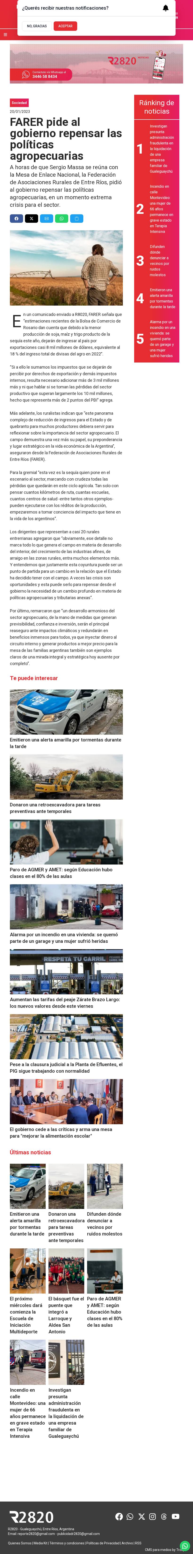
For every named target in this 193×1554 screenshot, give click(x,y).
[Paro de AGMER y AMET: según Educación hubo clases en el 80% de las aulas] (66, 842)
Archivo (127, 1543)
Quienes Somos (20, 1543)
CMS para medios (158, 1550)
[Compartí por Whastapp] (61, 218)
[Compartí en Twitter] (31, 218)
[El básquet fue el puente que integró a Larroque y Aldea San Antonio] (66, 1271)
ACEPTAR (65, 26)
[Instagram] (153, 1516)
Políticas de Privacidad (103, 1543)
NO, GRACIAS (37, 26)
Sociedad (19, 103)
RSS (138, 1543)
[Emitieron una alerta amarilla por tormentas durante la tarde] (66, 712)
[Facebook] (119, 1516)
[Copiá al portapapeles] (76, 218)
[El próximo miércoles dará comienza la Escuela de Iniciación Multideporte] (28, 1271)
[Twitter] (141, 1516)
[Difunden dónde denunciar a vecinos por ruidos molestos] (105, 1186)
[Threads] (164, 1516)
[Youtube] (175, 1516)
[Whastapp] (130, 1516)
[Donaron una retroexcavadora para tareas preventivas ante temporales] (66, 777)
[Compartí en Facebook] (16, 218)
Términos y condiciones (66, 1543)
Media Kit (40, 1543)
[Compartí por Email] (46, 218)
